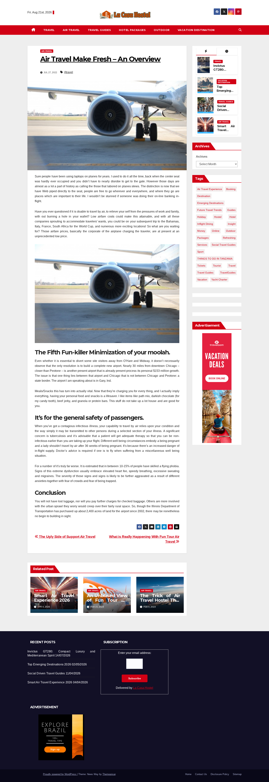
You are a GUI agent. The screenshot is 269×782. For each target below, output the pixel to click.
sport (200, 251)
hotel (232, 216)
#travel (68, 72)
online (215, 230)
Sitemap (237, 774)
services (202, 244)
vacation (202, 279)
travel (232, 265)
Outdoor (162, 30)
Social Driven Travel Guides (222, 111)
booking (231, 189)
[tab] (206, 51)
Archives (201, 156)
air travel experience (209, 189)
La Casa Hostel (143, 687)
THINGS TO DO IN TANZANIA (214, 258)
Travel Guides (99, 30)
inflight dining (205, 223)
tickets (201, 265)
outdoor (231, 230)
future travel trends (209, 209)
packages (203, 237)
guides (231, 209)
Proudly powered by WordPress (60, 774)
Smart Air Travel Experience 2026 (54, 598)
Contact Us (201, 774)
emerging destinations (210, 203)
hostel (217, 216)
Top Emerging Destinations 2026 (226, 92)
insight (232, 223)
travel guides (205, 272)
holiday (201, 216)
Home (188, 774)
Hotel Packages (132, 30)
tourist (217, 265)
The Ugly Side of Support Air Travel (66, 537)
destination (203, 196)
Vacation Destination (196, 30)
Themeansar (108, 774)
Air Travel (71, 30)
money (201, 230)
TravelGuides (228, 272)
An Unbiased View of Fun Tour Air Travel (107, 600)
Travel (49, 30)
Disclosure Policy (220, 774)
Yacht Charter (219, 279)
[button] (240, 29)
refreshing (229, 237)
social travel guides (224, 244)
